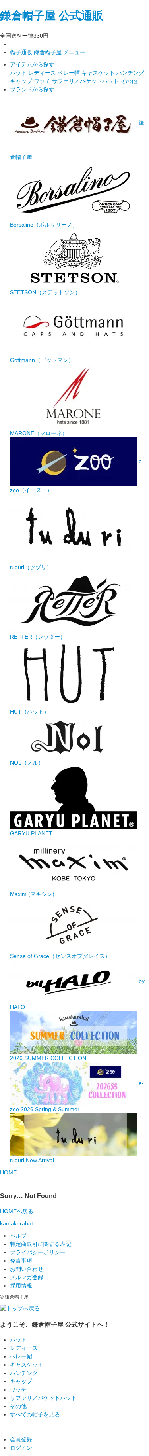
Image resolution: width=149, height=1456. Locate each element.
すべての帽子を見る (35, 1414)
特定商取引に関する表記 (40, 1244)
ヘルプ (18, 1236)
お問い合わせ (26, 1269)
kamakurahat (16, 1223)
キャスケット (98, 73)
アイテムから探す (32, 64)
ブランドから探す (32, 89)
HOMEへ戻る (16, 1211)
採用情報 (21, 1285)
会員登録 (21, 1439)
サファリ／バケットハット (86, 81)
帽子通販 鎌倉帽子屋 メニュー (47, 52)
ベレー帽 (69, 73)
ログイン (21, 1448)
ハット (19, 73)
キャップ (22, 81)
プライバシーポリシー (38, 1252)
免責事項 (21, 1260)
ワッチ (43, 81)
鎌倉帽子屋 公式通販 (51, 15)
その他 (128, 81)
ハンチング (130, 73)
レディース (43, 73)
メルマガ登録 (26, 1277)
